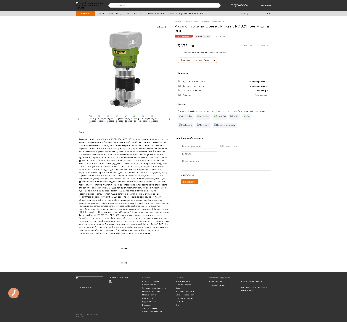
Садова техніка (149, 285)
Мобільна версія (85, 287)
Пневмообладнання (151, 291)
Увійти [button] (185, 52)
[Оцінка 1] (198, 175)
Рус (248, 13)
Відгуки (119, 13)
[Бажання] (259, 13)
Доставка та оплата (135, 13)
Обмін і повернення (156, 13)
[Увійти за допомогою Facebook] (241, 145)
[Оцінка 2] (202, 175)
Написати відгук (219, 36)
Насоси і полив (149, 295)
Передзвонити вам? (217, 285)
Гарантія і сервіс (106, 13)
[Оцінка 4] (211, 175)
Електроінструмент (151, 281)
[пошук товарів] (218, 5)
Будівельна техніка (151, 301)
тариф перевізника (258, 81)
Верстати (146, 305)
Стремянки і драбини (152, 312)
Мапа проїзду (247, 290)
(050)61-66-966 (239, 5)
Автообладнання (150, 308)
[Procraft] (161, 27)
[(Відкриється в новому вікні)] (110, 281)
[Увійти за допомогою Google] (246, 145)
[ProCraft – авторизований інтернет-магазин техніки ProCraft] (89, 280)
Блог (202, 13)
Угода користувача (177, 13)
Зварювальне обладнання (154, 288)
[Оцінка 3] (207, 175)
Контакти (193, 13)
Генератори (147, 298)
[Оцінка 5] (215, 175)
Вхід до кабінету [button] (183, 281)
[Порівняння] (253, 13)
